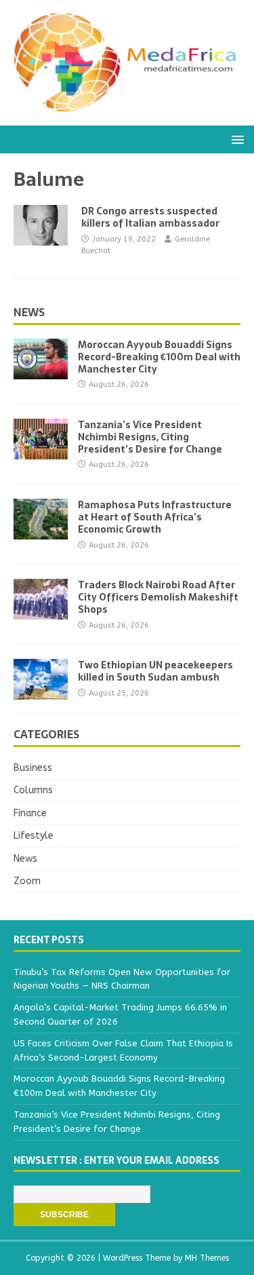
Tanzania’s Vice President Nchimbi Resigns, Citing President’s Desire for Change (150, 437)
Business (33, 768)
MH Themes (207, 1258)
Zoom (27, 881)
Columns (33, 790)
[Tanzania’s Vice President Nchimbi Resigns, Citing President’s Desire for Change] (41, 451)
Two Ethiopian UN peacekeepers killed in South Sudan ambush (155, 671)
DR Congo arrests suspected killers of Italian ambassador (150, 217)
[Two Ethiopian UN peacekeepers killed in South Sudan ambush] (41, 692)
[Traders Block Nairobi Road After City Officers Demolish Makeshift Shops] (41, 611)
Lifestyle (34, 835)
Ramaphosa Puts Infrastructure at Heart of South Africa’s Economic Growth (155, 517)
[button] (235, 139)
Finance (30, 813)
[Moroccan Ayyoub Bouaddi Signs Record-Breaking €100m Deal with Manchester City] (41, 371)
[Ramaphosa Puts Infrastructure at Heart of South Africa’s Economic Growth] (41, 531)
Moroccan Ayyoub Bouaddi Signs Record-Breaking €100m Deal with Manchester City (159, 357)
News (29, 312)
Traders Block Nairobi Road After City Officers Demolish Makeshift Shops (158, 597)
